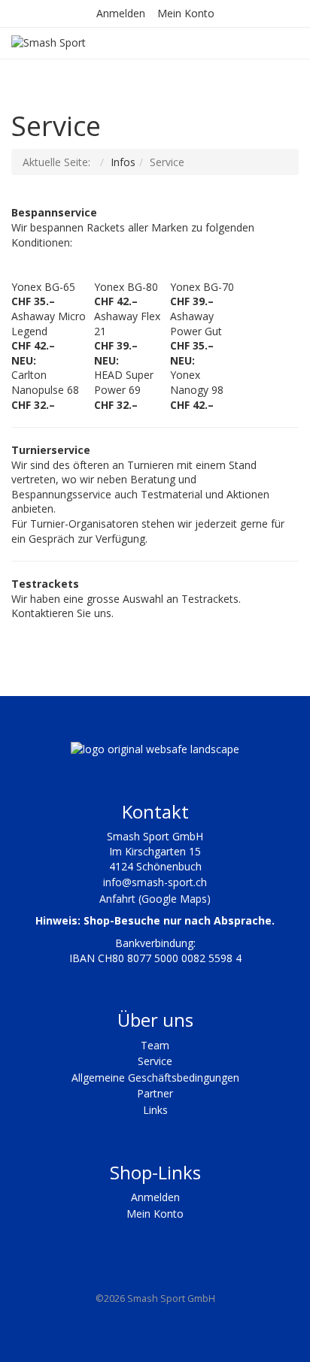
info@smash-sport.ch (155, 882)
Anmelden (120, 13)
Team (155, 1045)
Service (155, 1061)
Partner (155, 1093)
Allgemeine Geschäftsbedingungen (155, 1077)
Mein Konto (185, 13)
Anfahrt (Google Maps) (155, 898)
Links (155, 1110)
